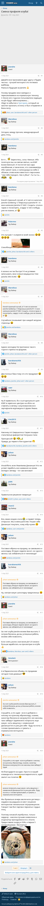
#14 (41, 515)
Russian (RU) (21, 894)
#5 (42, 230)
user (10, 387)
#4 (42, 196)
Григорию (22, 103)
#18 (41, 667)
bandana (12, 145)
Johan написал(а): (9, 579)
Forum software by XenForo (19, 904)
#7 (42, 297)
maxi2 (11, 505)
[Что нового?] (36, 3)
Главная (13, 899)
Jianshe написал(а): (10, 700)
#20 (41, 751)
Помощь (5, 899)
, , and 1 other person (21, 112)
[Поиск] (41, 3)
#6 (42, 267)
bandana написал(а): (10, 303)
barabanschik (14, 360)
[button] (2, 3)
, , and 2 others (20, 252)
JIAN (10, 481)
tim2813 (12, 419)
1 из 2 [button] (15, 868)
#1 (42, 76)
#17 (41, 613)
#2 (42, 128)
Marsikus (12, 119)
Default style (8, 894)
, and (15, 529)
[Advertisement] (22, 39)
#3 (42, 155)
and (12, 139)
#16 (41, 573)
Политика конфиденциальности (28, 897)
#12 (41, 461)
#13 (41, 491)
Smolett (12, 658)
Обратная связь (8, 897)
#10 (41, 397)
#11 (41, 428)
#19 (41, 694)
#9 (42, 369)
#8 (42, 343)
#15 (41, 544)
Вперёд (24, 868)
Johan (11, 452)
